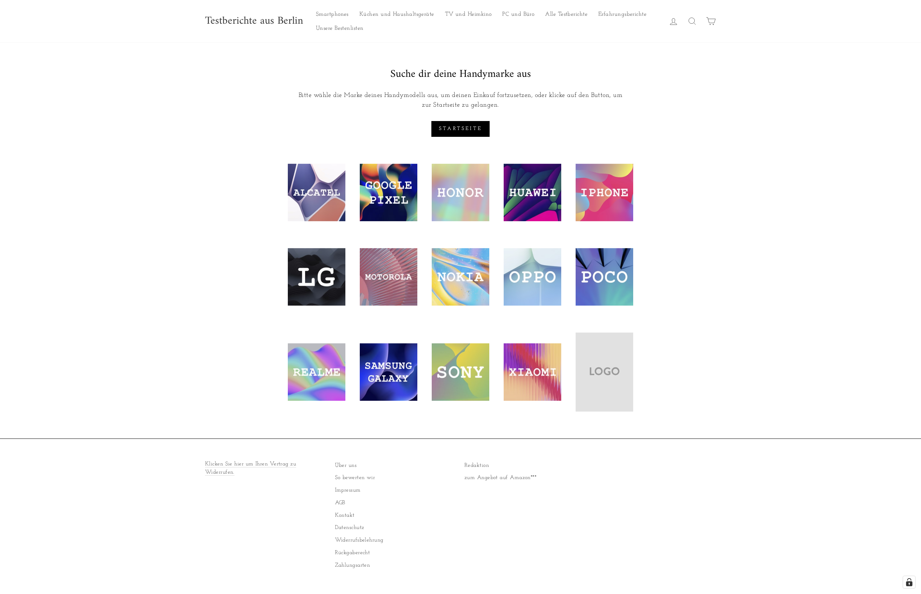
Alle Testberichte (566, 14)
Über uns (346, 465)
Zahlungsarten (352, 565)
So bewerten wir (355, 478)
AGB (340, 503)
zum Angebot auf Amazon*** (500, 478)
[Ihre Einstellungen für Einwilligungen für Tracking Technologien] (909, 582)
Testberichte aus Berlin (254, 21)
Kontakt (345, 515)
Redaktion (476, 465)
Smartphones (332, 14)
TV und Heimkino (468, 14)
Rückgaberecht (352, 553)
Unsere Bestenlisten (340, 28)
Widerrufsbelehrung (359, 540)
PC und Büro (518, 14)
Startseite (460, 128)
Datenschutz (349, 527)
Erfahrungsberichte (622, 14)
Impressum (348, 490)
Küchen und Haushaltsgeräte (396, 14)
